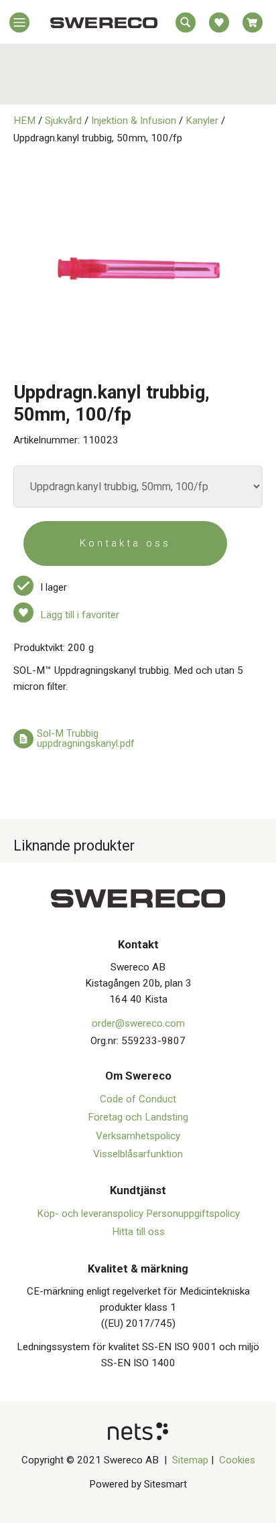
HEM (24, 121)
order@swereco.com (138, 1023)
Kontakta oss (125, 543)
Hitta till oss (138, 1232)
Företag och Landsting (138, 1117)
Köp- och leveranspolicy (91, 1214)
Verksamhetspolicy (138, 1136)
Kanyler (202, 121)
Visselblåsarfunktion (138, 1154)
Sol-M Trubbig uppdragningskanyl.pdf (86, 739)
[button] (19, 25)
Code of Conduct (138, 1099)
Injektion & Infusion (133, 121)
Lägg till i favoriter (79, 615)
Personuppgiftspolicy (193, 1214)
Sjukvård (63, 121)
